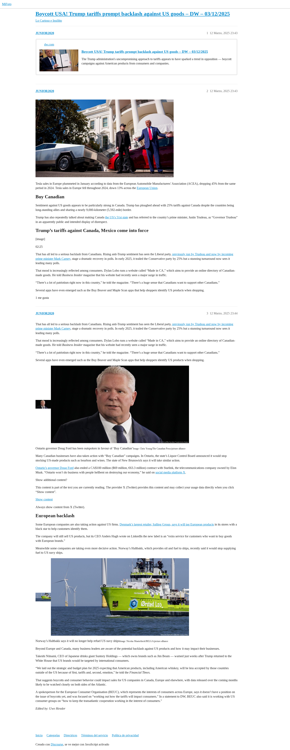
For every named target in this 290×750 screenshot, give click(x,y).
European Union (147, 188)
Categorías (53, 735)
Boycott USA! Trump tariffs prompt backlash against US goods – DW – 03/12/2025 (133, 14)
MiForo (6, 4)
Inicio (39, 735)
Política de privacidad (125, 735)
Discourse (57, 744)
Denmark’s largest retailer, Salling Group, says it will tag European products (167, 524)
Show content (44, 499)
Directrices (70, 735)
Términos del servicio (94, 735)
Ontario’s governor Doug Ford (55, 468)
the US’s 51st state (116, 217)
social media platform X (170, 472)
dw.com (49, 44)
